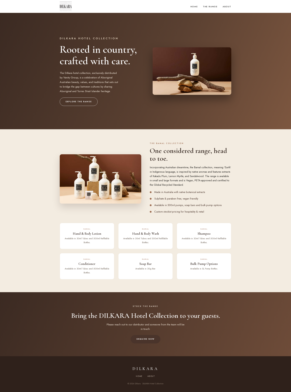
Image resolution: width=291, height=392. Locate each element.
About (227, 6)
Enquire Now (146, 339)
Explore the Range (79, 101)
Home (194, 6)
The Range (210, 6)
